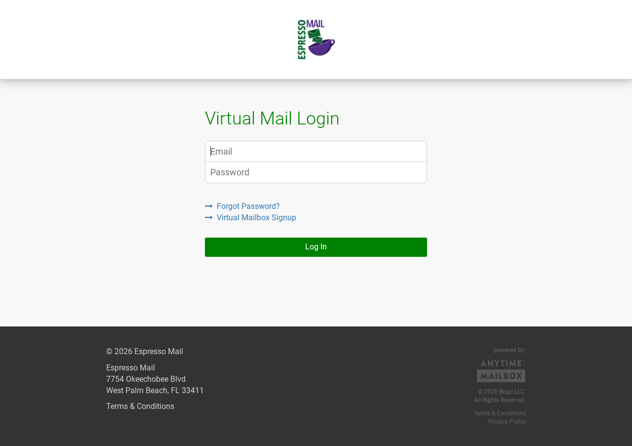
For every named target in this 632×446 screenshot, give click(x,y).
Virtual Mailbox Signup (256, 217)
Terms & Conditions (140, 406)
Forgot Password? (248, 206)
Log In (316, 246)
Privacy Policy (507, 421)
